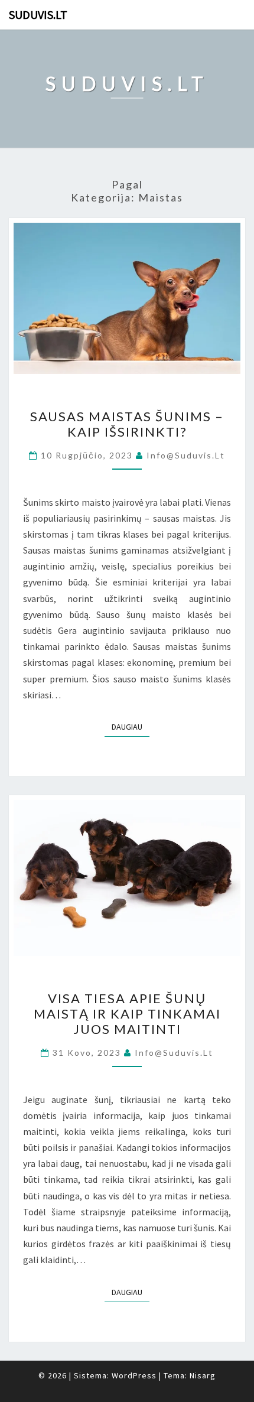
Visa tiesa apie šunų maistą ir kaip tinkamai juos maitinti (127, 1013)
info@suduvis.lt (185, 455)
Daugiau (130, 726)
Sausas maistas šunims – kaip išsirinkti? (127, 424)
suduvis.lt (38, 14)
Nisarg (203, 1375)
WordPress (134, 1375)
